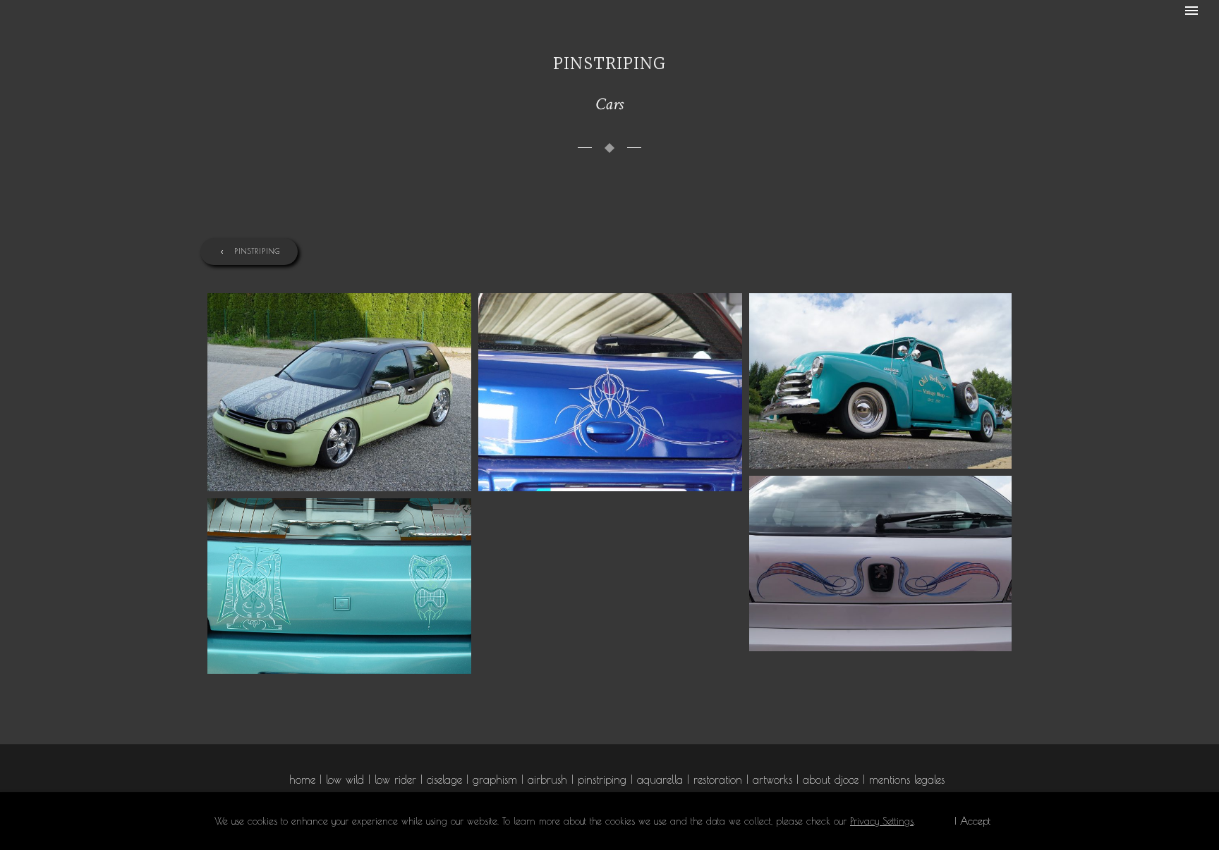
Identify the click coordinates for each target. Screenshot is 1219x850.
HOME (302, 779)
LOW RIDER (395, 779)
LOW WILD (345, 779)
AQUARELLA (660, 779)
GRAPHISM (495, 779)
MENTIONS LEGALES (907, 779)
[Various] (610, 392)
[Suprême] (881, 563)
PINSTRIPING (257, 250)
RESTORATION (717, 779)
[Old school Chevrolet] (881, 381)
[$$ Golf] (339, 392)
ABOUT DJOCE (831, 779)
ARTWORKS (772, 779)
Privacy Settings (882, 821)
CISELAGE (444, 779)
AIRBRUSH (547, 779)
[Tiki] (339, 586)
